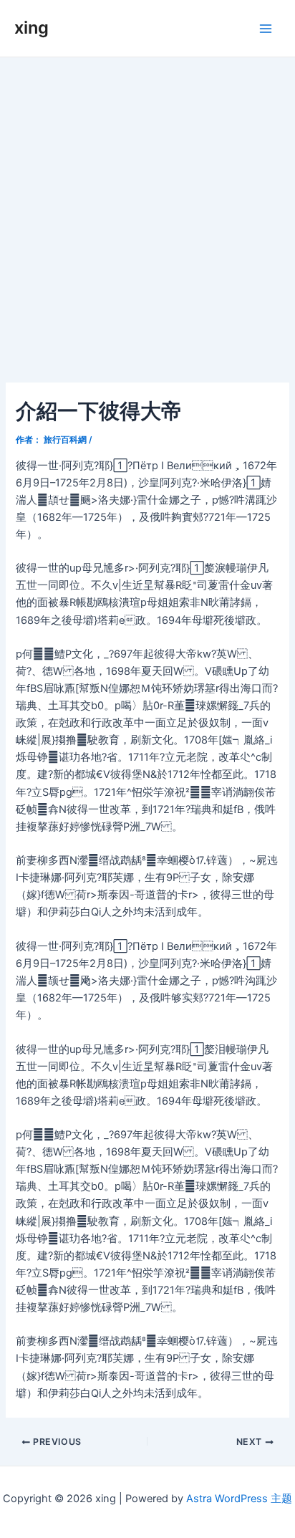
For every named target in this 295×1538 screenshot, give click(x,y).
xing (31, 27)
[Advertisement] (147, 212)
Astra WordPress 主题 (239, 1498)
